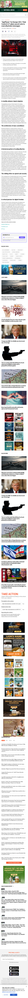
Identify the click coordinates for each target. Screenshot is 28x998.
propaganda (21, 36)
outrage (19, 35)
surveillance (9, 37)
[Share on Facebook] (8, 31)
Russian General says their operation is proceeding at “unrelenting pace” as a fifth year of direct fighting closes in (13, 750)
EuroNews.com (4, 226)
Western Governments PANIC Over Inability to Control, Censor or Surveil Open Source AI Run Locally (13, 911)
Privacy (8, 979)
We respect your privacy (14, 962)
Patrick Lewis (9, 405)
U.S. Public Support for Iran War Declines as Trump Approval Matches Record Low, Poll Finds (12, 829)
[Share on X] (11, 31)
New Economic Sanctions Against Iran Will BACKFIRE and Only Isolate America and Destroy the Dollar (13, 943)
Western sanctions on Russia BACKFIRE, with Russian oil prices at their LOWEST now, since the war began (13, 298)
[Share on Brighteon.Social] (2, 31)
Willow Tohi (9, 28)
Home (2, 20)
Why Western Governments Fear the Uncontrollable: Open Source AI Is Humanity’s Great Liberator (13, 801)
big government (7, 34)
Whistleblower (17, 37)
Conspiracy (7, 20)
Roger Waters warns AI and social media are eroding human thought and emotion (13, 755)
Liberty (16, 35)
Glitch (13, 35)
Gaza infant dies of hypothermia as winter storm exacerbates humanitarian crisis (13, 386)
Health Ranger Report (6, 886)
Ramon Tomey (9, 339)
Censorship (16, 34)
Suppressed (3, 37)
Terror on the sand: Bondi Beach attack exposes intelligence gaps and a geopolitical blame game (12, 364)
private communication (14, 36)
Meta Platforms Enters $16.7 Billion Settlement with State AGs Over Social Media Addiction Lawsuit (13, 760)
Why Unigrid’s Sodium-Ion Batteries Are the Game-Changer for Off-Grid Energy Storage (12, 765)
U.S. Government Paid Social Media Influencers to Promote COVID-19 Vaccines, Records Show (12, 815)
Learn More (6, 994)
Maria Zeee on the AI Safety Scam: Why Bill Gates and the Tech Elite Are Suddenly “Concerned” (13, 833)
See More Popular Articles (14, 862)
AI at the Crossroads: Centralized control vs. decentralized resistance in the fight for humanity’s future (13, 586)
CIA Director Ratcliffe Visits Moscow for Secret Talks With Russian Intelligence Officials (13, 745)
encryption (10, 35)
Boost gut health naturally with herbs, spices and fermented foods (12, 408)
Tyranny (13, 37)
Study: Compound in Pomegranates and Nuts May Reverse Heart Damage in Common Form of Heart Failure (12, 844)
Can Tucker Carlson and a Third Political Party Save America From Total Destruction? (13, 918)
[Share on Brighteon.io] (5, 31)
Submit (22, 237)
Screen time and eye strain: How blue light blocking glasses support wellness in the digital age (12, 849)
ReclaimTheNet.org (5, 224)
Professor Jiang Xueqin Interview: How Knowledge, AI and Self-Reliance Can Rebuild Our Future (13, 934)
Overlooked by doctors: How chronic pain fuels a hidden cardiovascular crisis (13, 320)
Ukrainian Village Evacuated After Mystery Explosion (13, 768)
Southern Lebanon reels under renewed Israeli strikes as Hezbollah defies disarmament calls (12, 563)
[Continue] (25, 959)
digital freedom (4, 35)
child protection (22, 34)
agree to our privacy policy (8, 992)
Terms (11, 979)
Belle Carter (9, 384)
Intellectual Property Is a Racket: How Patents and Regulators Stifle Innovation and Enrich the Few (12, 810)
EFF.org (3, 228)
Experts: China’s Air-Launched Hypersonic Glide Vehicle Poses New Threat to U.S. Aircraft (12, 782)
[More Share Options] (15, 31)
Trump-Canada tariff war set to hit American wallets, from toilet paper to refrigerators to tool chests (13, 819)
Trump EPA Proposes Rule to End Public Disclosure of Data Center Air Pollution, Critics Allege (13, 805)
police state (23, 35)
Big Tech (12, 34)
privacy (2, 36)
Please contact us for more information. (9, 616)
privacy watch (7, 36)
